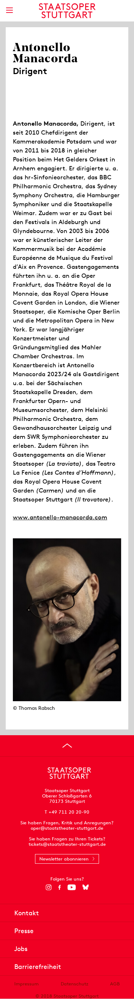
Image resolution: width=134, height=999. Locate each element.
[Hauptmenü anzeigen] (9, 10)
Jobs (21, 949)
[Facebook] (59, 887)
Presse (24, 931)
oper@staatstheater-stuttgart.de (67, 828)
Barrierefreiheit (37, 966)
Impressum (26, 984)
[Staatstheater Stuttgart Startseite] (67, 10)
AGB (115, 984)
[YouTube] (72, 887)
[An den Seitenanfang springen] (67, 745)
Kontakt (26, 913)
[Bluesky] (86, 887)
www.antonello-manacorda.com (60, 517)
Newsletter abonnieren (64, 859)
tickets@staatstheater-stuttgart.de (67, 844)
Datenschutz (74, 984)
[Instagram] (48, 887)
